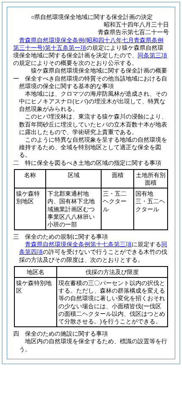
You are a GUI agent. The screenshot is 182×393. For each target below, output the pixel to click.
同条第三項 (152, 55)
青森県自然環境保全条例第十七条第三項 (78, 244)
